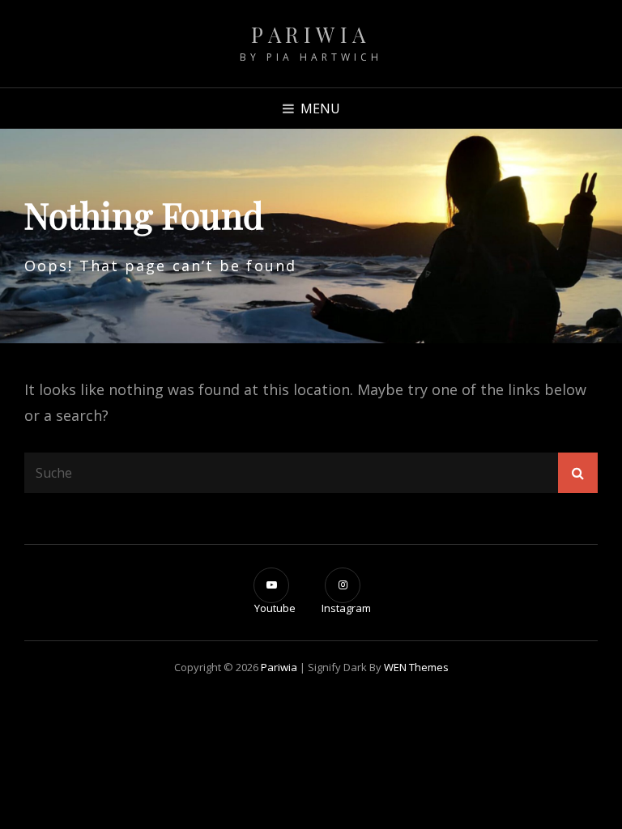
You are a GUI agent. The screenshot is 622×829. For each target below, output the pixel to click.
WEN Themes (416, 667)
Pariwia (311, 34)
